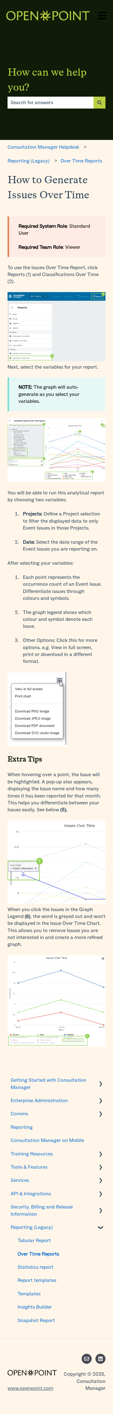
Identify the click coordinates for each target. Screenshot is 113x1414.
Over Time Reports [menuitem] (38, 1254)
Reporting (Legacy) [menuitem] (32, 1227)
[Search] (99, 103)
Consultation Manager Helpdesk (43, 147)
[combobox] (51, 103)
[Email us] (87, 1359)
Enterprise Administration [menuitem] (39, 1100)
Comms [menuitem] (19, 1114)
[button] (100, 1080)
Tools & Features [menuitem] (29, 1167)
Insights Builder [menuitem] (35, 1307)
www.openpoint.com (30, 1388)
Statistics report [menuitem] (35, 1267)
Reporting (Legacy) (29, 161)
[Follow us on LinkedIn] (100, 1359)
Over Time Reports (81, 161)
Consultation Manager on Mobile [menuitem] (47, 1140)
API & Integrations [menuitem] (31, 1194)
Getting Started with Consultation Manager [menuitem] (48, 1083)
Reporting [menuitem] (22, 1127)
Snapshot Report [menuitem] (36, 1320)
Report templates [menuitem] (37, 1280)
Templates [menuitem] (29, 1294)
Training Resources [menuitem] (32, 1154)
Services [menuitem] (20, 1180)
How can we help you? (47, 79)
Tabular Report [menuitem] (34, 1240)
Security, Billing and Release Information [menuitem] (42, 1210)
